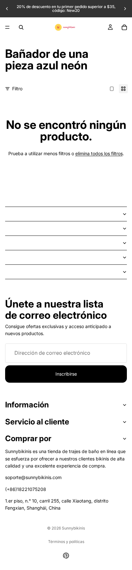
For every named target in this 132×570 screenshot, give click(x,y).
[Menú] (7, 27)
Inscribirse (66, 374)
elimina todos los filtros (99, 153)
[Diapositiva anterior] (7, 9)
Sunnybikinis (73, 528)
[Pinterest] (66, 555)
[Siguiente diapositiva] (125, 9)
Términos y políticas (66, 541)
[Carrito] (124, 27)
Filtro (17, 88)
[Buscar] (21, 27)
